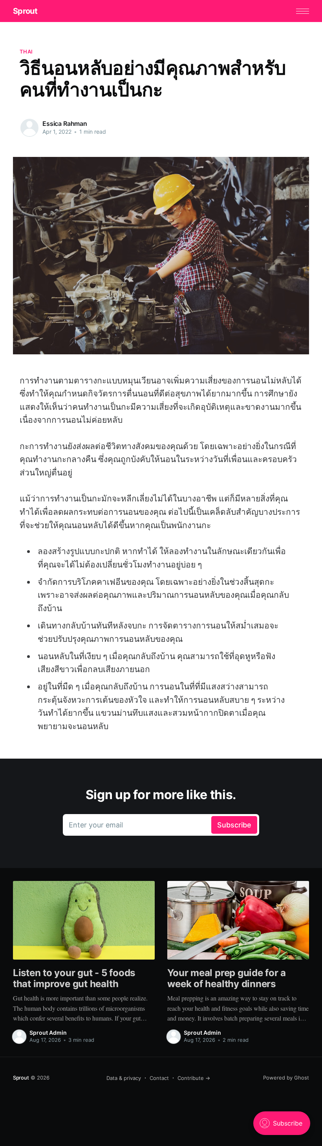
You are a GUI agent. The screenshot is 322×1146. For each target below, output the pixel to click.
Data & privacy (123, 1078)
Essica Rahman (64, 123)
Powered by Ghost (286, 1077)
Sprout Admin (48, 1032)
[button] (302, 11)
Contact (159, 1078)
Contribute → (193, 1078)
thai (26, 51)
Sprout (25, 11)
